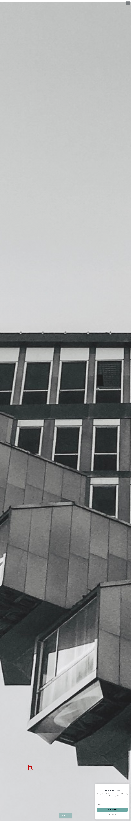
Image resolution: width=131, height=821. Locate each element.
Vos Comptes (65, 815)
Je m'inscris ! (112, 810)
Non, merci (112, 815)
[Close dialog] (127, 785)
